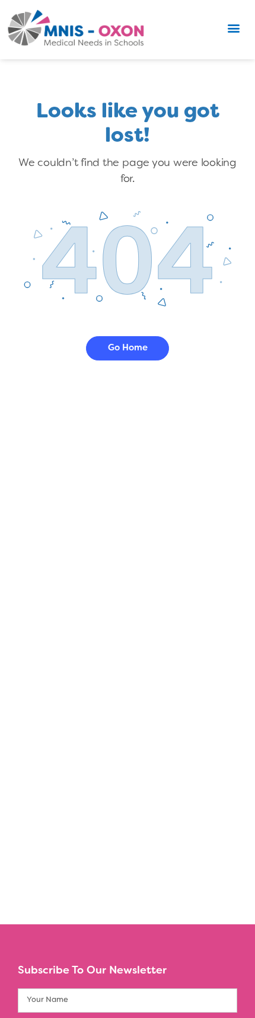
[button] (233, 28)
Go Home (128, 348)
